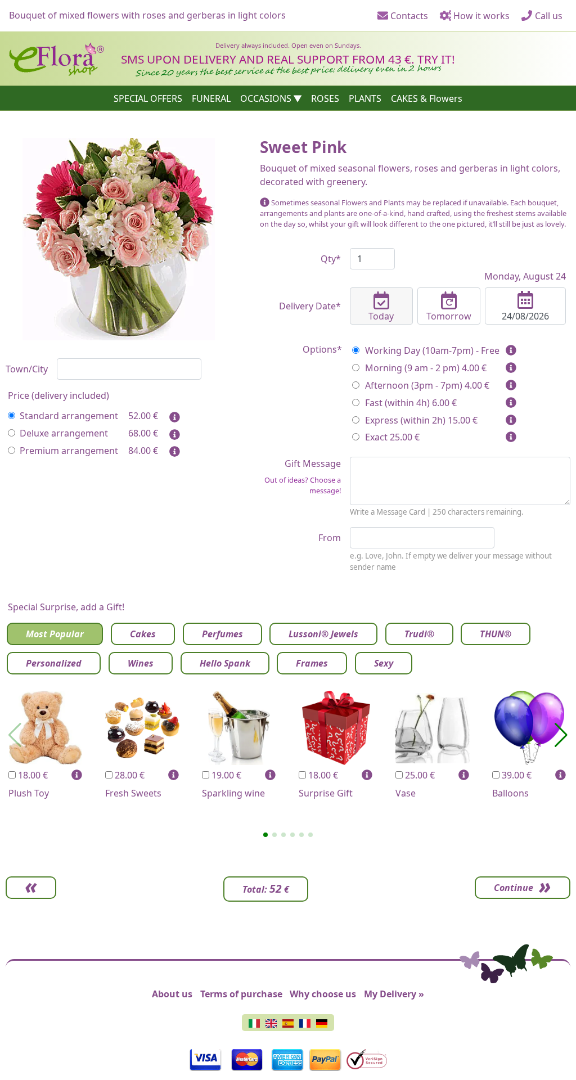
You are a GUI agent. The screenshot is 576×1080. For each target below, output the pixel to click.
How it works (480, 16)
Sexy (383, 663)
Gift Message (302, 476)
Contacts (408, 16)
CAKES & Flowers (426, 98)
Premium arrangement (69, 450)
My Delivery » (394, 994)
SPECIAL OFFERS (148, 98)
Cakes (143, 634)
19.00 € (225, 775)
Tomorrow (448, 316)
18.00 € (32, 775)
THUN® (495, 634)
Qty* (331, 259)
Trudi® (419, 634)
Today (381, 316)
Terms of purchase (241, 994)
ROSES (325, 98)
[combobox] (129, 369)
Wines (141, 663)
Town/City (27, 369)
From (329, 538)
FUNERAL (211, 98)
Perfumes (222, 634)
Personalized (54, 663)
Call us (547, 16)
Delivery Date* (310, 306)
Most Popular (55, 634)
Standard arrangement (69, 416)
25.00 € (419, 775)
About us (172, 994)
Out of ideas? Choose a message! (302, 485)
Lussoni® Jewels (323, 634)
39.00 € (516, 775)
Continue (513, 887)
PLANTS (365, 98)
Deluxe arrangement (64, 433)
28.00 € (128, 775)
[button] (265, 834)
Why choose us (323, 994)
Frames (312, 663)
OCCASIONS (265, 98)
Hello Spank (225, 663)
